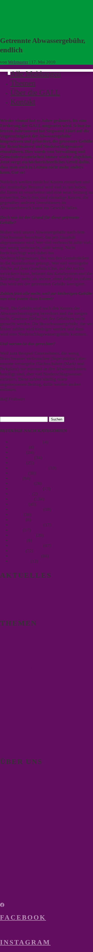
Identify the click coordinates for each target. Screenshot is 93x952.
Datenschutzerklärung (20, 886)
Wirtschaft (19, 561)
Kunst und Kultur (16, 741)
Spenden (12, 849)
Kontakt (22, 101)
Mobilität (18, 504)
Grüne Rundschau (27, 693)
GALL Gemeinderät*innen (24, 790)
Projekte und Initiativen (21, 817)
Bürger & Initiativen (29, 468)
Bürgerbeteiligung (17, 725)
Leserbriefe (20, 493)
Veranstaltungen (25, 556)
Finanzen (18, 473)
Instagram (25, 942)
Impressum (10, 881)
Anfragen (19, 447)
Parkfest (7, 811)
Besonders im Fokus (30, 635)
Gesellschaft (21, 483)
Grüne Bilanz (21, 838)
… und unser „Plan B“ (20, 651)
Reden (16, 530)
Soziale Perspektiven (19, 720)
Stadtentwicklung (26, 545)
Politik (16, 514)
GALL (15, 478)
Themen (22, 83)
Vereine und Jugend (18, 736)
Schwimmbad (22, 535)
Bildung (17, 462)
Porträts (17, 519)
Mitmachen (10, 827)
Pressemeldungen (26, 524)
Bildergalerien (13, 822)
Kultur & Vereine (26, 488)
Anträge (17, 452)
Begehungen (21, 457)
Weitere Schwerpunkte (36, 705)
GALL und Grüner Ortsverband (28, 785)
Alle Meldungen (35, 73)
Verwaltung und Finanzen (23, 715)
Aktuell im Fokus (26, 442)
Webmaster (18, 62)
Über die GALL (35, 92)
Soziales (18, 540)
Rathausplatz (12, 646)
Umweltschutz (13, 662)
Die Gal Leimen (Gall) (33, 774)
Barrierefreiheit (14, 731)
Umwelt (17, 550)
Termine (7, 609)
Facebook (23, 917)
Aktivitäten (19, 801)
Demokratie (10, 682)
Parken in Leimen (26, 509)
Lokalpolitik (21, 499)
